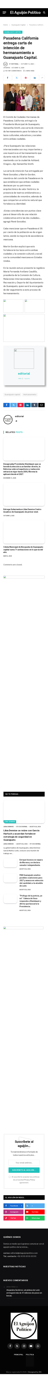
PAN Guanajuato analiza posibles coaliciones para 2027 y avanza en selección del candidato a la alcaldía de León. (31, 880)
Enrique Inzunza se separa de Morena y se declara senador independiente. (31, 862)
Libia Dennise (10, 822)
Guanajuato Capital (12, 32)
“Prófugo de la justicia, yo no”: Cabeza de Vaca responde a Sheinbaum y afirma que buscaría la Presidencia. (30, 901)
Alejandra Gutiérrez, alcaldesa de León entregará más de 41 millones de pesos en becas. (24, 1293)
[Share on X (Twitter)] (16, 77)
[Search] (44, 13)
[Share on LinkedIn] (35, 77)
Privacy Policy (29, 1180)
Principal (18, 1355)
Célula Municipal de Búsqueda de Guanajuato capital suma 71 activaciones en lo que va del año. (23, 549)
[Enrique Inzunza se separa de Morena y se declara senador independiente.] (10, 862)
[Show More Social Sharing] (42, 77)
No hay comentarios (13, 71)
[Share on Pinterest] (25, 77)
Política (30, 1355)
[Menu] (4, 13)
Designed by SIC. (35, 1372)
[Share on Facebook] (7, 77)
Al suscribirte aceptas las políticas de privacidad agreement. (25, 1180)
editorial (15, 64)
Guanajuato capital (12, 395)
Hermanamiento (29, 395)
